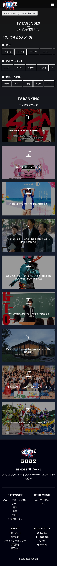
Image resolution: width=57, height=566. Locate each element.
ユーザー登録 (42, 499)
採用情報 (15, 544)
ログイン (41, 503)
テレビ (15, 514)
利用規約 (15, 536)
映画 (15, 511)
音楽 (15, 507)
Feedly (43, 544)
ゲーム (15, 503)
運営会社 (15, 548)
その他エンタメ (15, 518)
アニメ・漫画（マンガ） (15, 499)
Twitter (43, 533)
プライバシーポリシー (15, 540)
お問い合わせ (15, 533)
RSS (43, 540)
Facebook (43, 536)
